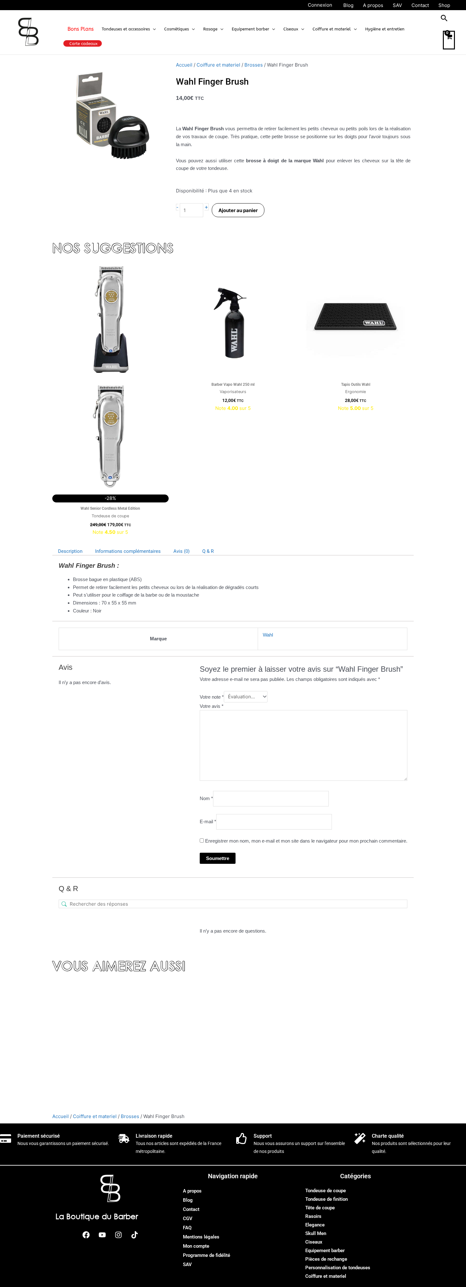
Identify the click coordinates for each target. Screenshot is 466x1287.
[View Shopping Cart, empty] (449, 40)
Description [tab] (70, 551)
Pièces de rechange (326, 1259)
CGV (187, 1218)
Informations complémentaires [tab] (128, 551)
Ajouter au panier (238, 210)
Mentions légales (201, 1237)
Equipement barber (325, 1250)
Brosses (253, 65)
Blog (188, 1200)
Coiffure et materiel (218, 65)
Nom (206, 798)
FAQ (187, 1228)
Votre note (212, 696)
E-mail (208, 821)
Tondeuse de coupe (325, 1190)
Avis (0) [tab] (181, 551)
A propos (192, 1191)
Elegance (315, 1225)
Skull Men (315, 1233)
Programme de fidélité (206, 1255)
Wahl (268, 634)
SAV (187, 1264)
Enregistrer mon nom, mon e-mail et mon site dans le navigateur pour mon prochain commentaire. (306, 841)
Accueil (184, 65)
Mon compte (196, 1246)
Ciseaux (313, 1242)
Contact (191, 1209)
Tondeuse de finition (326, 1199)
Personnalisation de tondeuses (337, 1268)
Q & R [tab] (208, 551)
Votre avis (211, 706)
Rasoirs (313, 1216)
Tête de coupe (320, 1208)
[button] (153, 29)
